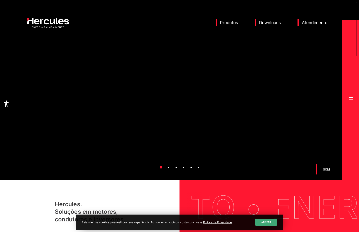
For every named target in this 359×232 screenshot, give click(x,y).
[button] (351, 99)
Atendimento (314, 22)
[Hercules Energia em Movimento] (48, 27)
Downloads (270, 22)
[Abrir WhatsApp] (348, 221)
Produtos (229, 22)
